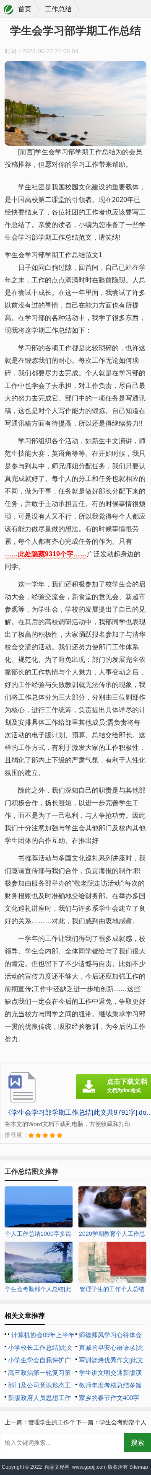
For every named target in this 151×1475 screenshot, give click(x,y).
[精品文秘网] (9, 10)
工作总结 (58, 9)
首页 (24, 9)
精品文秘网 (57, 1467)
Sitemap (138, 1467)
